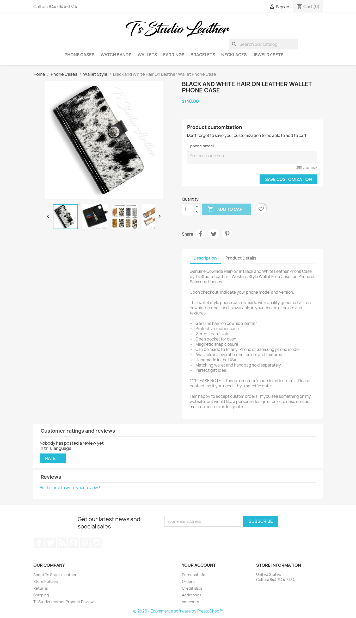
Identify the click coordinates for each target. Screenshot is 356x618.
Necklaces (234, 55)
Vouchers (190, 601)
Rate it (52, 458)
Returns (40, 588)
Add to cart (226, 209)
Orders (188, 581)
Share (200, 234)
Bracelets (203, 55)
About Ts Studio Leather (55, 574)
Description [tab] (205, 258)
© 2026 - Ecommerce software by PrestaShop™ (178, 611)
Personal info (193, 574)
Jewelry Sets (268, 55)
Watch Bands (116, 55)
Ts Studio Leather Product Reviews (64, 601)
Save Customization (288, 179)
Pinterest (227, 234)
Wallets (147, 55)
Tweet (213, 234)
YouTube (73, 543)
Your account (199, 565)
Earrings (174, 55)
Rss (62, 543)
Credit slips (192, 588)
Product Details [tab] (240, 258)
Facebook (39, 543)
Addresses (191, 594)
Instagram (96, 543)
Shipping (41, 594)
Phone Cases (80, 55)
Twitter (50, 543)
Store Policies (45, 581)
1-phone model (200, 145)
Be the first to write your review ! (70, 487)
